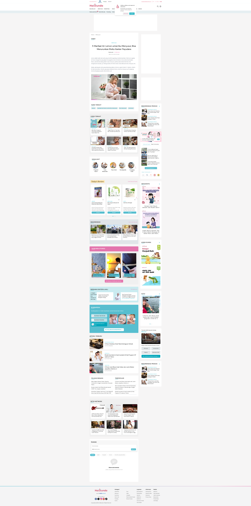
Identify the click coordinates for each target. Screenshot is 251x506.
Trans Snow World (140, 500)
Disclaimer (148, 495)
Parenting (117, 495)
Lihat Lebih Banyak (133, 222)
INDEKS (140, 8)
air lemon (131, 108)
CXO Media (155, 500)
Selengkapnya (134, 289)
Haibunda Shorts (94, 11)
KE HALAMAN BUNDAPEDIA (113, 329)
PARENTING (106, 8)
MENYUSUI (100, 8)
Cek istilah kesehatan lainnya (150, 356)
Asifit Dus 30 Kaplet (127, 202)
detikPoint (139, 498)
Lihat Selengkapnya (150, 168)
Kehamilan (117, 491)
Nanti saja (126, 13)
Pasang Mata (139, 493)
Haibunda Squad (146, 144)
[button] (135, 167)
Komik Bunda (102, 11)
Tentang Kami (148, 491)
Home (92, 34)
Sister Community (155, 144)
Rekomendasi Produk (130, 497)
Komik (116, 500)
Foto (127, 491)
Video (113, 11)
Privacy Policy (148, 497)
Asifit (124, 201)
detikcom (155, 491)
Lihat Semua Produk (132, 181)
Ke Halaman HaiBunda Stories (113, 281)
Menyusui (98, 34)
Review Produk (129, 498)
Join (158, 139)
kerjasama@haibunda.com (146, 1)
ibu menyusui (122, 108)
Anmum (93, 201)
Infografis (128, 495)
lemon (93, 108)
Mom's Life (117, 497)
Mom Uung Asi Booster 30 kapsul (113, 203)
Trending (108, 11)
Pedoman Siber (149, 493)
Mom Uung (110, 201)
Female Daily (156, 498)
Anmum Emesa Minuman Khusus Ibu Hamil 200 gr (97, 203)
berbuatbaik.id (139, 491)
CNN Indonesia (156, 493)
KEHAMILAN (92, 8)
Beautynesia (155, 497)
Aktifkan (132, 13)
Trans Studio (139, 502)
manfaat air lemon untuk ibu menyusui (107, 108)
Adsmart (138, 495)
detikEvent (139, 497)
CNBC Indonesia (156, 495)
